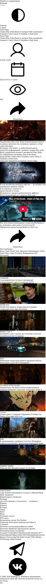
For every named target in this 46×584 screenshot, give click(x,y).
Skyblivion (37, 535)
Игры (2, 251)
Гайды (2, 510)
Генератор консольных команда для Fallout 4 (18, 522)
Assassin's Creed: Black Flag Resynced (14, 533)
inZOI (11, 535)
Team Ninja (4, 30)
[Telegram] (23, 549)
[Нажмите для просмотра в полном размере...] (23, 173)
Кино (2, 512)
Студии (3, 28)
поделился (4, 150)
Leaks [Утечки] (16, 253)
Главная (3, 25)
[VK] (23, 567)
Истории (3, 508)
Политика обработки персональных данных (18, 529)
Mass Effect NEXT (20, 535)
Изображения (28, 253)
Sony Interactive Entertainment (27, 251)
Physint (30, 535)
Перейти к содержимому (10, 1)
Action (41, 251)
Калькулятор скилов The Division (13, 520)
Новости (3, 505)
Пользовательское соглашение (12, 531)
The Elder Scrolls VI (24, 537)
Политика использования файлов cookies (16, 527)
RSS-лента (4, 518)
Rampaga (3, 3)
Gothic (6, 535)
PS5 (36, 253)
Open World (10, 251)
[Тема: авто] (18, 15)
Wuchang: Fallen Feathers (11, 539)
